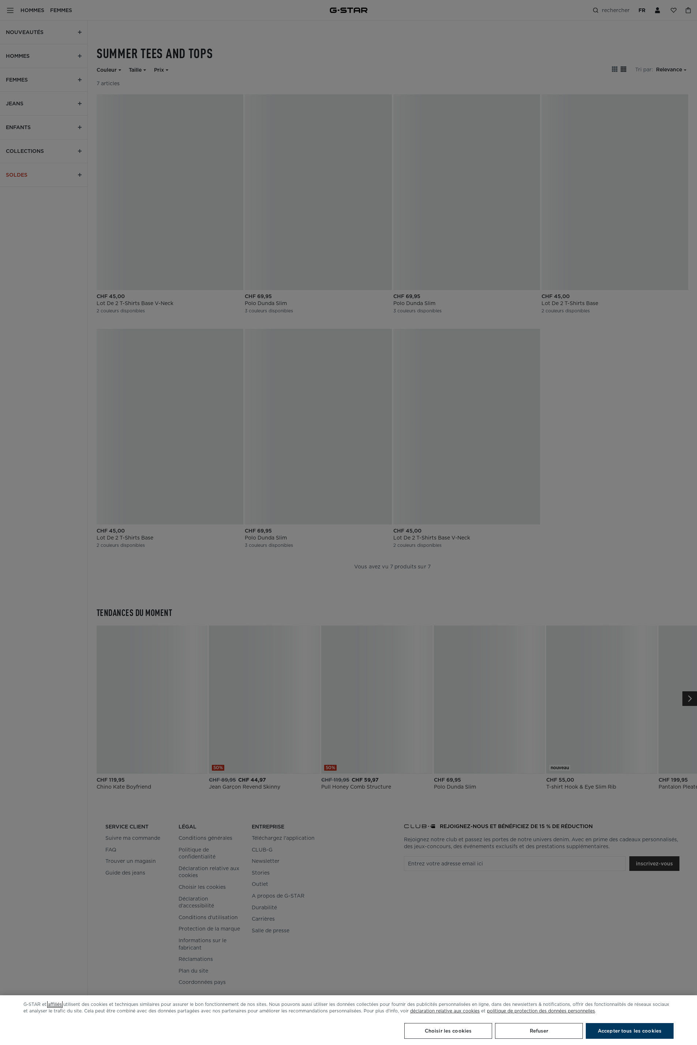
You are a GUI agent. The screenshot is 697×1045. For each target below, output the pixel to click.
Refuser (539, 1031)
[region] (348, 1020)
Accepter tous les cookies (630, 1031)
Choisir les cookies (448, 1031)
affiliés (55, 1004)
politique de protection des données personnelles (541, 1011)
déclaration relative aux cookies (445, 1011)
